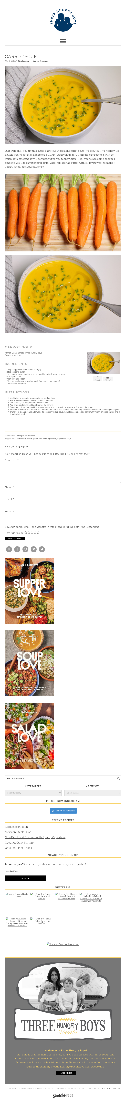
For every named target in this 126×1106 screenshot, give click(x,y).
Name (9, 487)
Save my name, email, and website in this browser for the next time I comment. (52, 526)
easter (29, 439)
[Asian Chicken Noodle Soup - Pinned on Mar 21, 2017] (17, 897)
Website (10, 511)
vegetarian (52, 439)
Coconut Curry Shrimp (19, 842)
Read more (66, 1073)
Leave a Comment (40, 61)
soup (45, 439)
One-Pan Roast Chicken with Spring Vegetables (35, 837)
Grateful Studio (101, 1088)
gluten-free (37, 439)
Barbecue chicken (16, 826)
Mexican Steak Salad (18, 832)
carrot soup (21, 439)
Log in (116, 1088)
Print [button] (108, 380)
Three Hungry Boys (63, 20)
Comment (12, 460)
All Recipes (19, 436)
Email (9, 499)
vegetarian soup (64, 439)
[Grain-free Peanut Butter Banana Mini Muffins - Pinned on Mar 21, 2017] (41, 898)
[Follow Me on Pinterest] (63, 946)
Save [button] (98, 380)
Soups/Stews (30, 436)
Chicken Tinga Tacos (18, 847)
